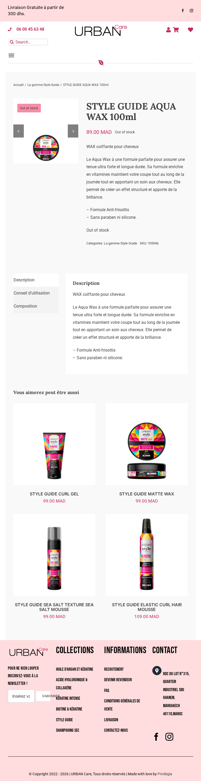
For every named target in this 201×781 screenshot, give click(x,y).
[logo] (100, 23)
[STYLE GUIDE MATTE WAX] (147, 406)
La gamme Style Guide (120, 243)
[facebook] (183, 10)
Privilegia (165, 774)
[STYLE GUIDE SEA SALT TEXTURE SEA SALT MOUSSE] (54, 517)
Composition (25, 306)
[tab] (36, 280)
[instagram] (191, 10)
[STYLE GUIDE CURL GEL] (54, 406)
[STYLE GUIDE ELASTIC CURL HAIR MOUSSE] (147, 517)
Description (24, 279)
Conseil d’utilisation (32, 293)
